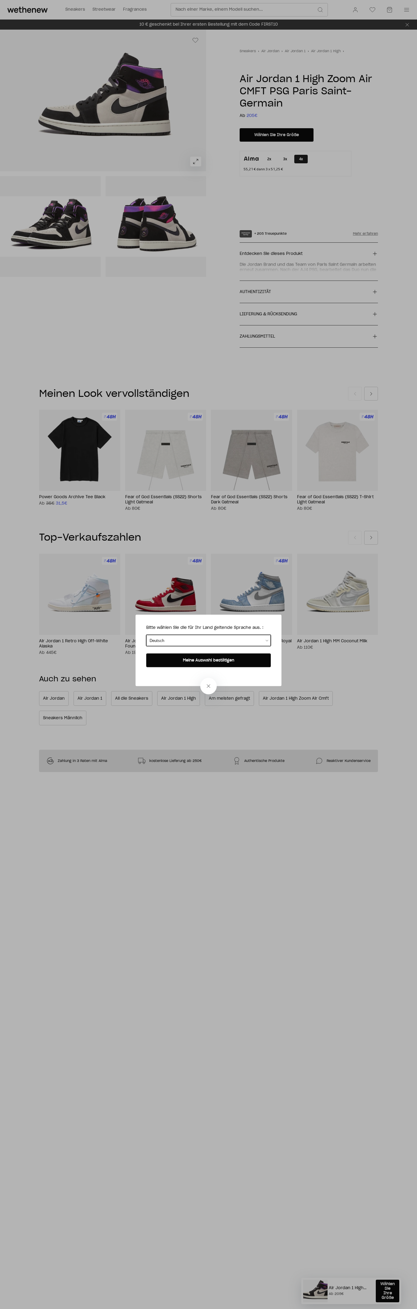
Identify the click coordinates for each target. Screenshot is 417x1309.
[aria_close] (208, 686)
